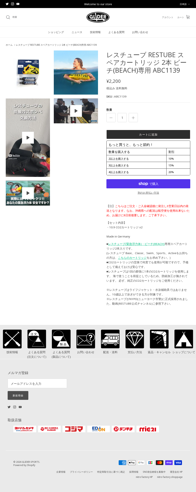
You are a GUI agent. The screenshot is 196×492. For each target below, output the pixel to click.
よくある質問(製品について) (61, 354)
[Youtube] (17, 3)
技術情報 (95, 32)
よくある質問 (116, 32)
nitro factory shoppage (170, 476)
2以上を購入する (119, 158)
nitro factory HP (144, 476)
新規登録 (18, 395)
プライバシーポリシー (81, 471)
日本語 (183, 4)
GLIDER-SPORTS (30, 461)
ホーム (9, 44)
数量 (109, 109)
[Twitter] (7, 3)
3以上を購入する (119, 165)
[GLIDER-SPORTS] (98, 17)
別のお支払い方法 (148, 192)
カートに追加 (148, 134)
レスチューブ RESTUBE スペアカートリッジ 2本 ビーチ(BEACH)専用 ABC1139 (56, 44)
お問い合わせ (140, 32)
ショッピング (56, 32)
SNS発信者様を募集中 (154, 471)
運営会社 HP (176, 471)
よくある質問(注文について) (36, 354)
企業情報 (60, 471)
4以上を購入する (119, 172)
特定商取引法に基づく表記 (111, 471)
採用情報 (133, 471)
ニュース (77, 32)
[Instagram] (12, 3)
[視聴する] (28, 138)
